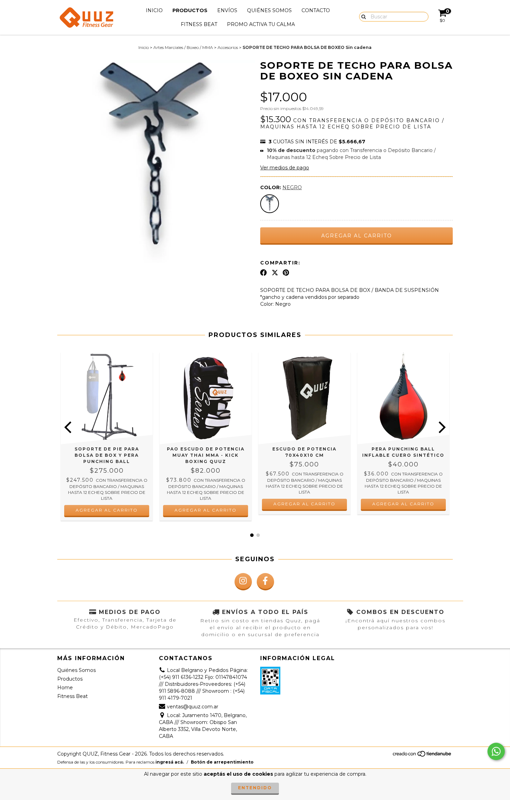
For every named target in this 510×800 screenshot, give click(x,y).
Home (65, 687)
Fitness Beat (199, 24)
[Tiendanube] (422, 755)
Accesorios (228, 47)
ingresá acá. (169, 762)
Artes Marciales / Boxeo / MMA (183, 47)
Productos (189, 10)
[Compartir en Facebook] (263, 272)
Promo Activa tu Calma (261, 24)
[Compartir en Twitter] (275, 272)
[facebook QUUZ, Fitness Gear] (265, 581)
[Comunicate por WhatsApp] (496, 751)
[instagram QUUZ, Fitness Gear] (243, 581)
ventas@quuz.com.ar (192, 707)
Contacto (315, 10)
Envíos (227, 10)
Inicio (154, 10)
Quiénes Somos (269, 10)
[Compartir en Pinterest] (286, 272)
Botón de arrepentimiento (222, 762)
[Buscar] (362, 16)
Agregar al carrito (107, 510)
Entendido (255, 787)
